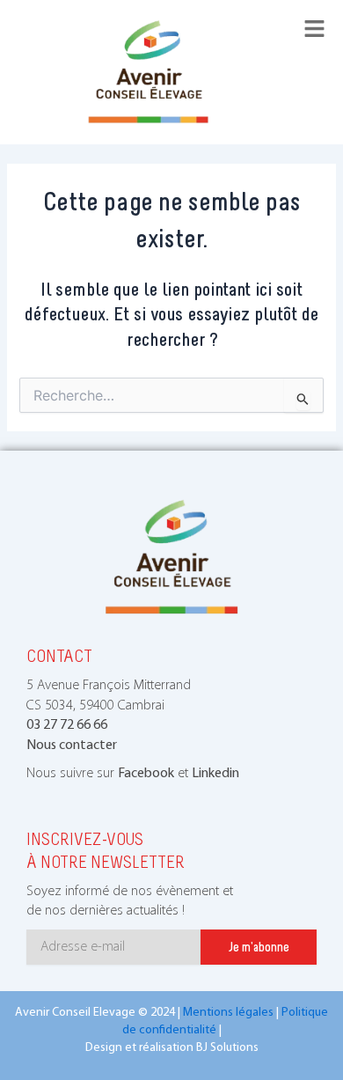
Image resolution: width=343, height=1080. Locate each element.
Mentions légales (228, 1012)
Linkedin (215, 774)
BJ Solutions (227, 1047)
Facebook (146, 774)
